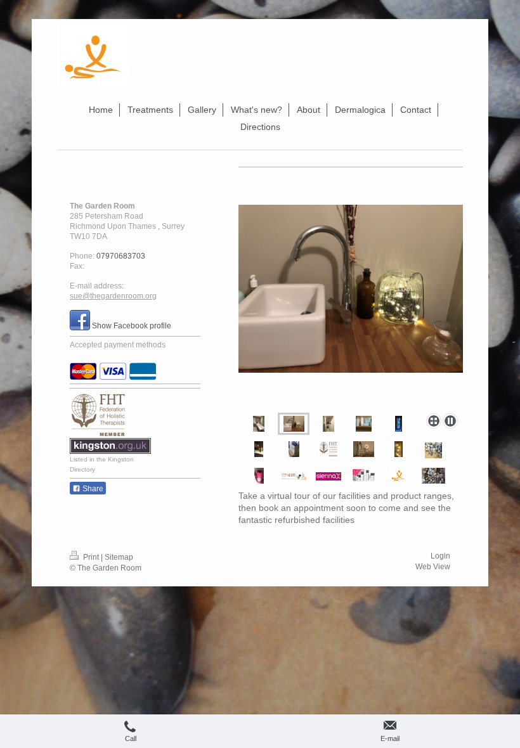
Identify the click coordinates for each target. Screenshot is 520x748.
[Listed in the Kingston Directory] (110, 446)
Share (92, 488)
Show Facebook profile (131, 325)
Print (91, 557)
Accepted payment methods (118, 344)
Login (440, 555)
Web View (432, 566)
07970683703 (120, 256)
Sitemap (119, 557)
